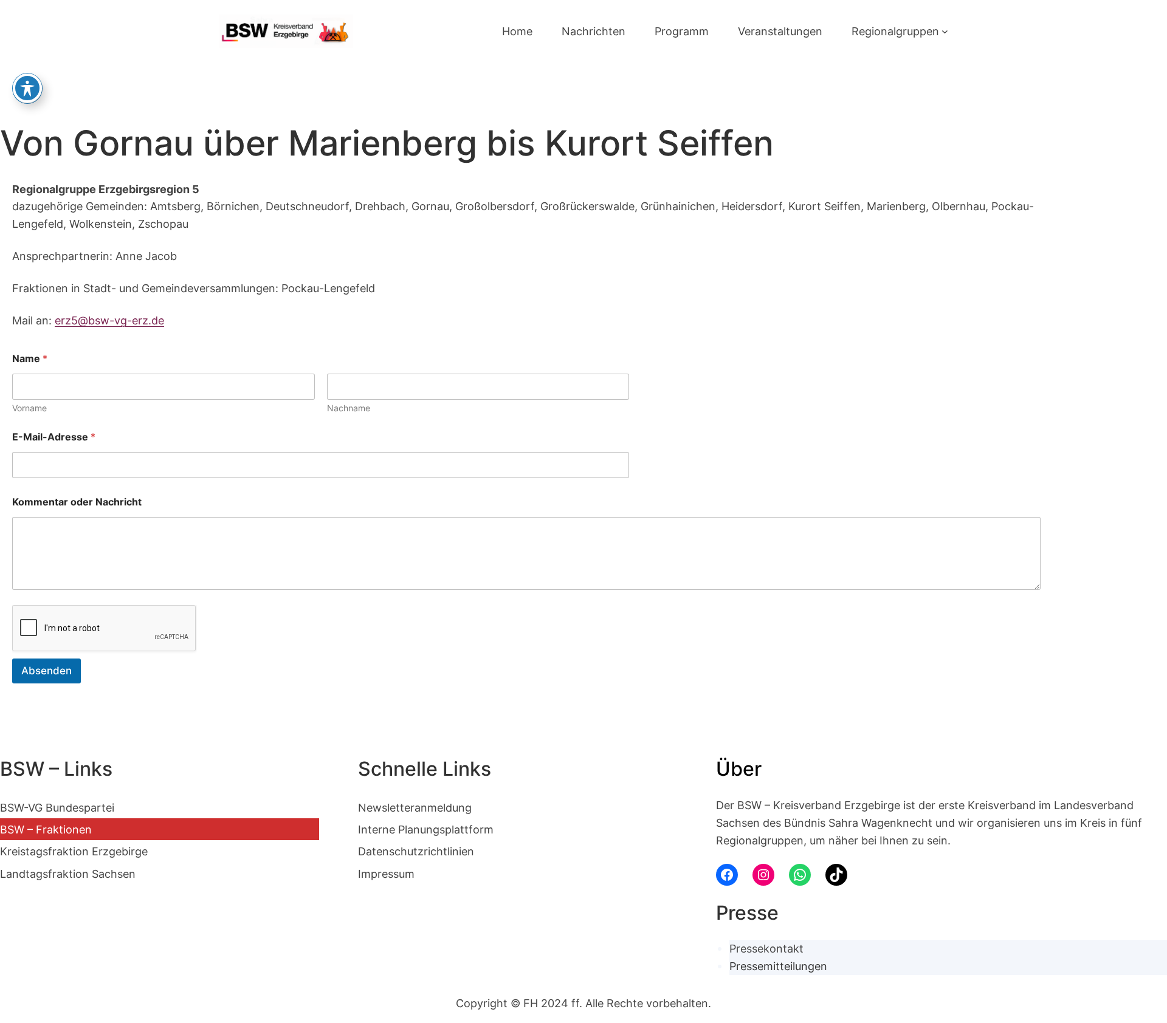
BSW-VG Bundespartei (57, 807)
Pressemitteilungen (778, 966)
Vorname (29, 408)
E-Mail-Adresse (53, 437)
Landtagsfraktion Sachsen (68, 873)
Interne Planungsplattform (426, 829)
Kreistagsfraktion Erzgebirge (74, 851)
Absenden (46, 671)
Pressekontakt (766, 948)
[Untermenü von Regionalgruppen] (945, 31)
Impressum (386, 873)
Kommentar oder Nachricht (77, 502)
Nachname (348, 408)
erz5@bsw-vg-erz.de (109, 320)
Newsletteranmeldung (415, 807)
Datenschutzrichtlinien (416, 851)
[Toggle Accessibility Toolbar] (27, 88)
